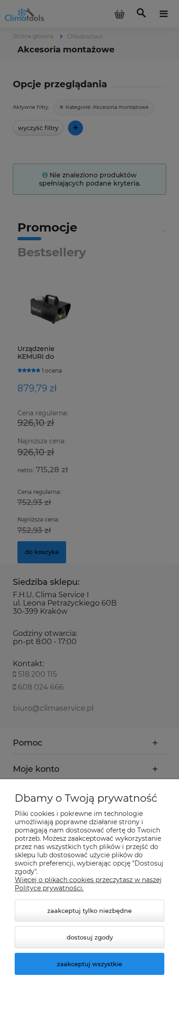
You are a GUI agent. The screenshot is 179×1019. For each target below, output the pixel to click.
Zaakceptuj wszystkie (89, 964)
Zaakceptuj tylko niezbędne (89, 910)
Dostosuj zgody (90, 937)
